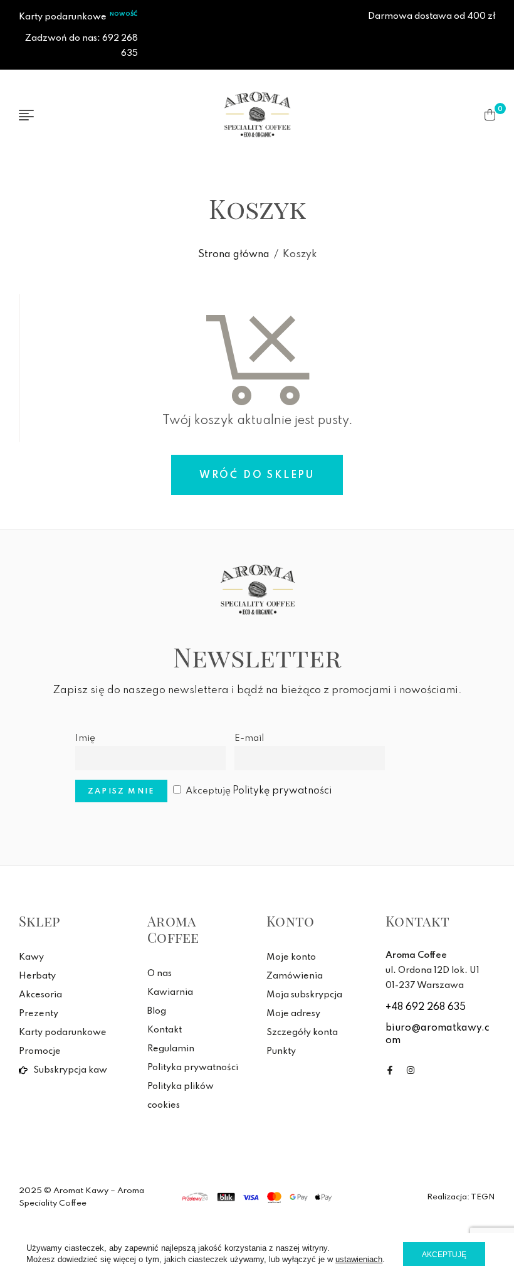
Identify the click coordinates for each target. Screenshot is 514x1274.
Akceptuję (259, 791)
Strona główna (234, 255)
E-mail (249, 738)
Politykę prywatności (282, 791)
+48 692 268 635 (426, 1007)
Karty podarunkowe (63, 17)
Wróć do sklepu (257, 475)
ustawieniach (358, 1259)
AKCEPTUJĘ (444, 1254)
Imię (85, 738)
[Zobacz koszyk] (490, 114)
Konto (290, 920)
